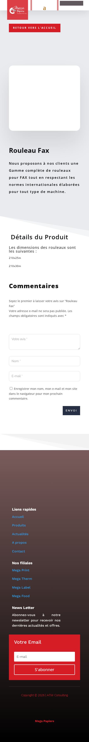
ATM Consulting (57, 695)
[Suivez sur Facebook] (33, 706)
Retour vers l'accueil (34, 28)
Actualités (20, 534)
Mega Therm (22, 579)
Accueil (18, 517)
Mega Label (21, 587)
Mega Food (21, 596)
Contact (18, 551)
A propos (20, 542)
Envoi (71, 410)
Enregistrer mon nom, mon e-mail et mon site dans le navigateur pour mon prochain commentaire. (43, 394)
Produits (19, 525)
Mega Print (20, 570)
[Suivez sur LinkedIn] (44, 706)
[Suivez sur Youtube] (55, 706)
